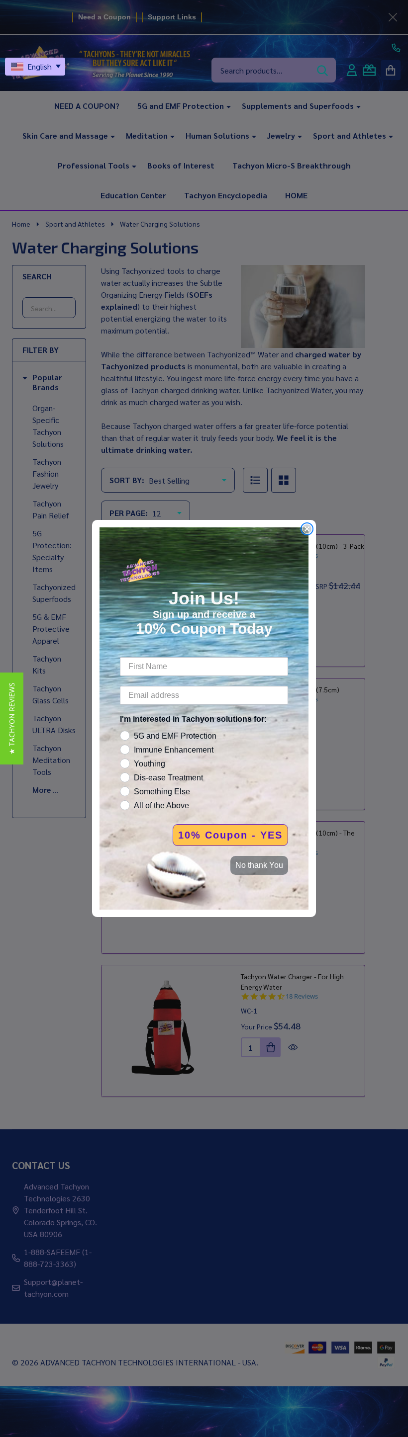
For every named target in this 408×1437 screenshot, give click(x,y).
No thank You (259, 865)
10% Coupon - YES (230, 835)
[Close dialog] (307, 529)
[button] (11, 718)
